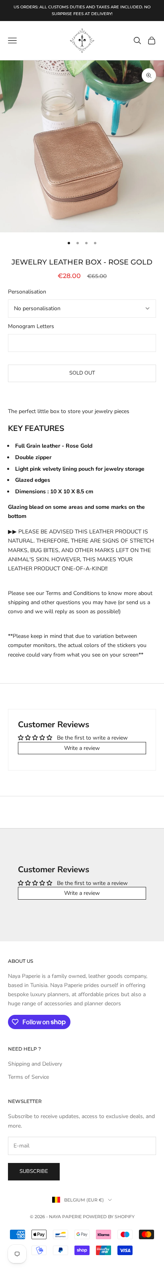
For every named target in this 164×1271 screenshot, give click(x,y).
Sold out (82, 373)
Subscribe (34, 1171)
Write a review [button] (82, 748)
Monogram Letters (31, 326)
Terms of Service (28, 1077)
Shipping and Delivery (35, 1064)
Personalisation (27, 292)
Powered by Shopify (109, 1216)
